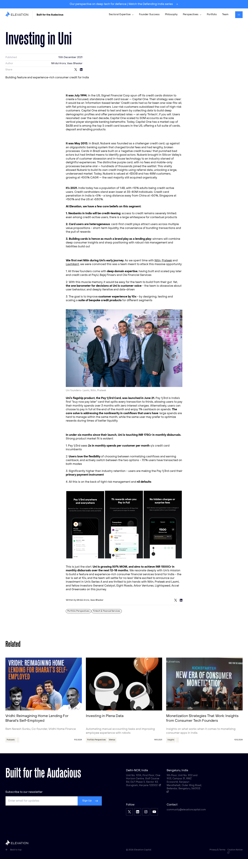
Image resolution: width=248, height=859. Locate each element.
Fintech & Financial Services (106, 611)
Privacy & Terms (217, 850)
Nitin (158, 260)
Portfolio (212, 15)
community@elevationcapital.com (184, 810)
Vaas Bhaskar (74, 63)
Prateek (167, 260)
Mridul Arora (58, 63)
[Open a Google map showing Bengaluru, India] (168, 792)
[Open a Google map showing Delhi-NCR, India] (160, 785)
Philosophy (171, 15)
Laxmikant (72, 264)
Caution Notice (235, 850)
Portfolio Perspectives (78, 611)
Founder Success (149, 15)
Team (225, 15)
